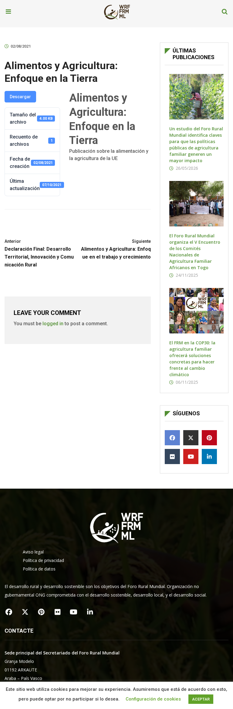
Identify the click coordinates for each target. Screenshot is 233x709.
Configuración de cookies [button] (153, 699)
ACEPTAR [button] (201, 699)
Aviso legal (33, 552)
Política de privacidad (43, 560)
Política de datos (39, 569)
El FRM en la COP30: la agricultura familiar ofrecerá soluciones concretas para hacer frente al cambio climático (192, 358)
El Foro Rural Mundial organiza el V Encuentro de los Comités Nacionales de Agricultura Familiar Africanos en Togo (194, 251)
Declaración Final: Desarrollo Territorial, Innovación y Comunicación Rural (39, 253)
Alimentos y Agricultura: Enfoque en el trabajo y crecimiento (116, 249)
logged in (52, 323)
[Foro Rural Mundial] (117, 12)
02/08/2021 (21, 46)
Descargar (20, 96)
